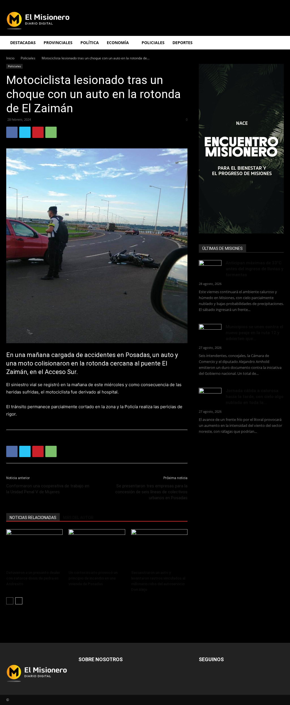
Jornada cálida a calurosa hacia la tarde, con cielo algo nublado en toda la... (254, 396)
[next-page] (18, 600)
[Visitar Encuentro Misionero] (241, 148)
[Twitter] (25, 132)
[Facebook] (12, 132)
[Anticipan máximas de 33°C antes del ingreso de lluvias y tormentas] (210, 268)
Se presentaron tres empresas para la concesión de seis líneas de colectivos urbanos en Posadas (151, 491)
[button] (277, 43)
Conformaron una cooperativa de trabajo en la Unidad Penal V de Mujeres (47, 488)
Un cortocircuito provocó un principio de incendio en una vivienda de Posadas (93, 578)
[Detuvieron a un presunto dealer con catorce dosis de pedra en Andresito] (34, 548)
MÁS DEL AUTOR (78, 517)
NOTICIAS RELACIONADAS (33, 517)
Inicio (10, 58)
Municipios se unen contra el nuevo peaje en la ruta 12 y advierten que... (254, 332)
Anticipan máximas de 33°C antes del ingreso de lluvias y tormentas (254, 268)
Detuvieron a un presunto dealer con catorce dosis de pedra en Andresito (33, 578)
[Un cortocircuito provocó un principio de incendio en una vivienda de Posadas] (97, 548)
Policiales (153, 42)
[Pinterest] (38, 132)
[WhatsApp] (51, 132)
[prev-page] (9, 600)
